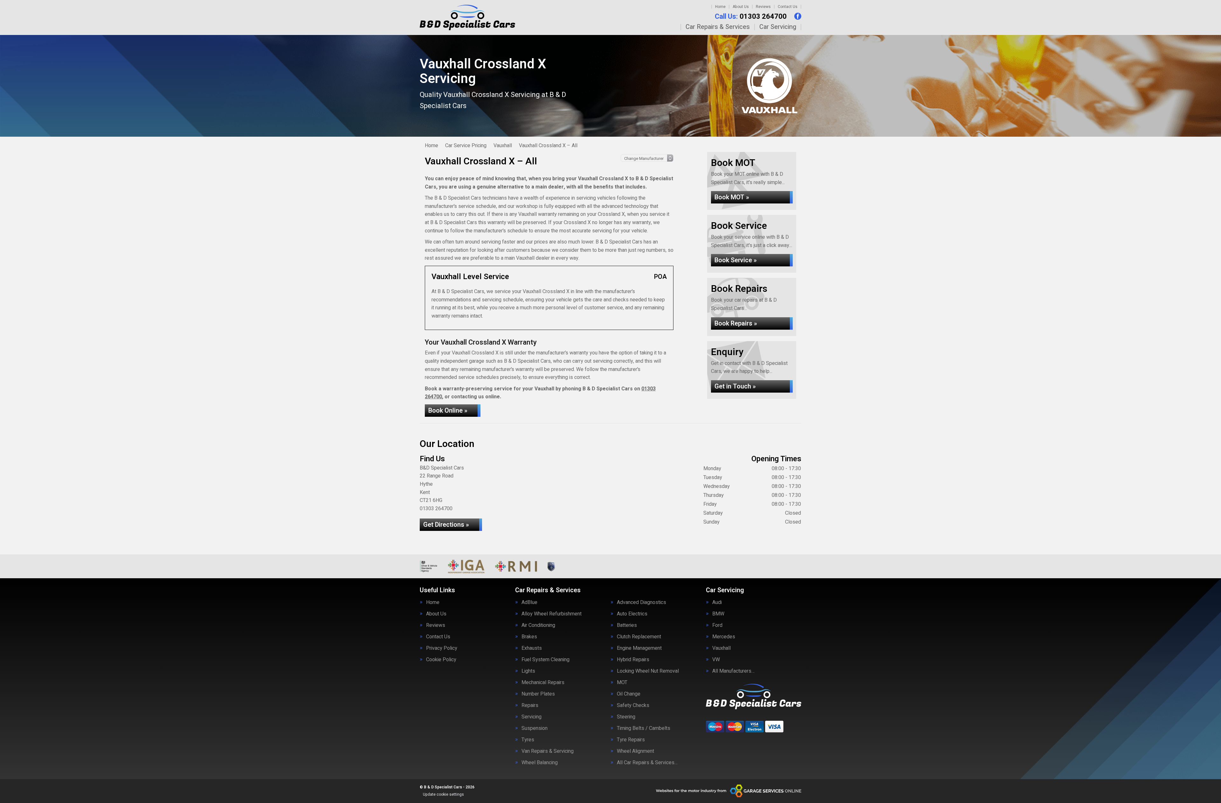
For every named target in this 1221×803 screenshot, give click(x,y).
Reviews (763, 7)
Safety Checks (633, 705)
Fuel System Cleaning (545, 659)
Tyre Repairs (631, 739)
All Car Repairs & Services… (647, 762)
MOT (622, 682)
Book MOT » (731, 197)
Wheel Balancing (539, 762)
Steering (626, 716)
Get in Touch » (735, 386)
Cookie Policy (441, 659)
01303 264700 (751, 16)
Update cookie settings (443, 794)
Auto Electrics (632, 613)
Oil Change (628, 694)
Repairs (529, 705)
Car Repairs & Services (718, 27)
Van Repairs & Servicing (547, 751)
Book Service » (735, 260)
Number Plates (538, 694)
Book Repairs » (735, 323)
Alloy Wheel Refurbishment (551, 613)
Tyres (527, 739)
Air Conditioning (538, 625)
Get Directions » (446, 524)
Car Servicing (777, 27)
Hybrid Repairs (633, 659)
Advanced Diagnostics (641, 602)
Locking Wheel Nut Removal (648, 671)
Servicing (531, 716)
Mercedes (723, 636)
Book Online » (447, 410)
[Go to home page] (467, 17)
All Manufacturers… (733, 671)
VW (716, 659)
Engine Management (639, 648)
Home (720, 7)
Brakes (529, 636)
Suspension (534, 728)
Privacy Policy (441, 648)
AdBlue (529, 602)
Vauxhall (721, 648)
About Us (741, 7)
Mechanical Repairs (542, 682)
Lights (528, 671)
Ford (717, 625)
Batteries (627, 625)
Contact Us (787, 7)
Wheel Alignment (635, 751)
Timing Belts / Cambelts (643, 728)
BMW (718, 613)
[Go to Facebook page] (797, 16)
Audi (717, 602)
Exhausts (531, 648)
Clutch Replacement (639, 636)
